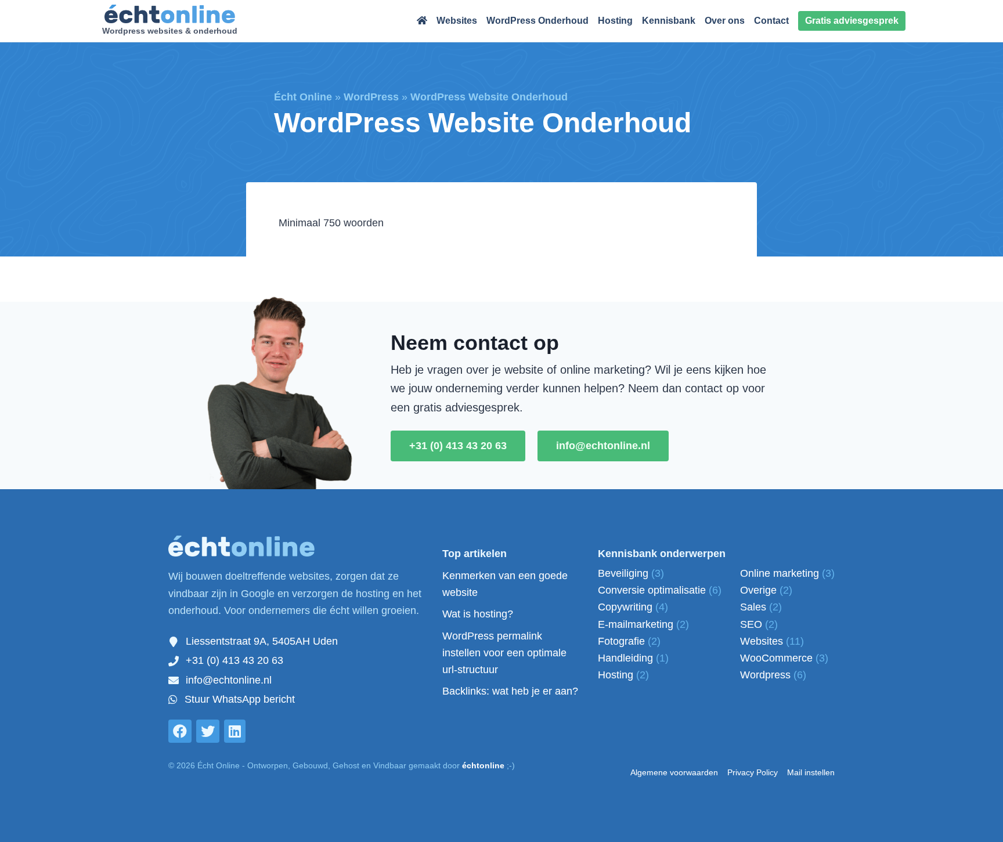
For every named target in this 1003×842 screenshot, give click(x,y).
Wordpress (773, 675)
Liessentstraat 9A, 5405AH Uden (262, 641)
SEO (759, 624)
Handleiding (633, 658)
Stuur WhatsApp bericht (240, 699)
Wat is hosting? (477, 614)
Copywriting (633, 607)
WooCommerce (784, 658)
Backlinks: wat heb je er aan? (510, 691)
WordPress (371, 97)
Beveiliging (631, 573)
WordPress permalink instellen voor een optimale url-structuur (504, 653)
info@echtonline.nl (603, 445)
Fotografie (629, 641)
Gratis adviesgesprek (852, 21)
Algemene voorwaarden (674, 772)
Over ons (725, 21)
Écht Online (303, 97)
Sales (761, 607)
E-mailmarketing (643, 624)
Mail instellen (811, 772)
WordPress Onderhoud (537, 21)
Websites (456, 21)
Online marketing (787, 573)
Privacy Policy (752, 772)
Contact (771, 21)
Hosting (615, 21)
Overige (766, 590)
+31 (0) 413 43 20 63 (458, 445)
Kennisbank (668, 21)
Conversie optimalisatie (659, 590)
